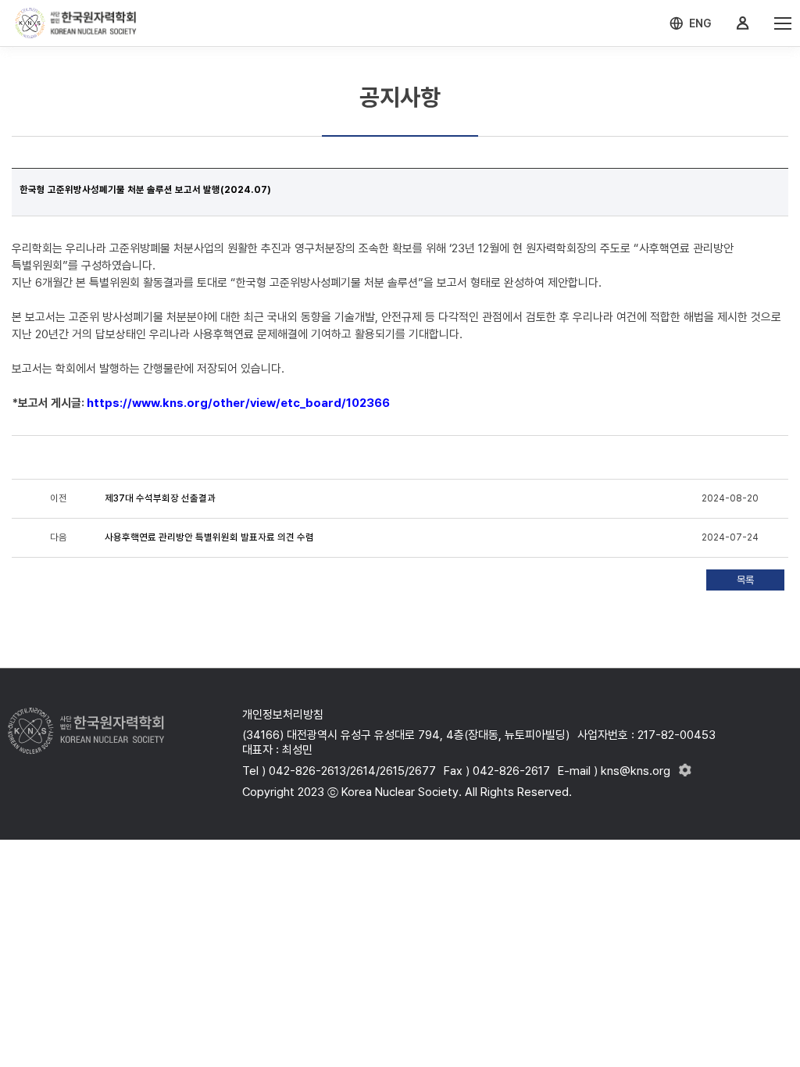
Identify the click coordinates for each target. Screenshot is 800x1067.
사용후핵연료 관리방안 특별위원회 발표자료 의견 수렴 (209, 537)
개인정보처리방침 (282, 715)
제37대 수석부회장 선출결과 (160, 498)
